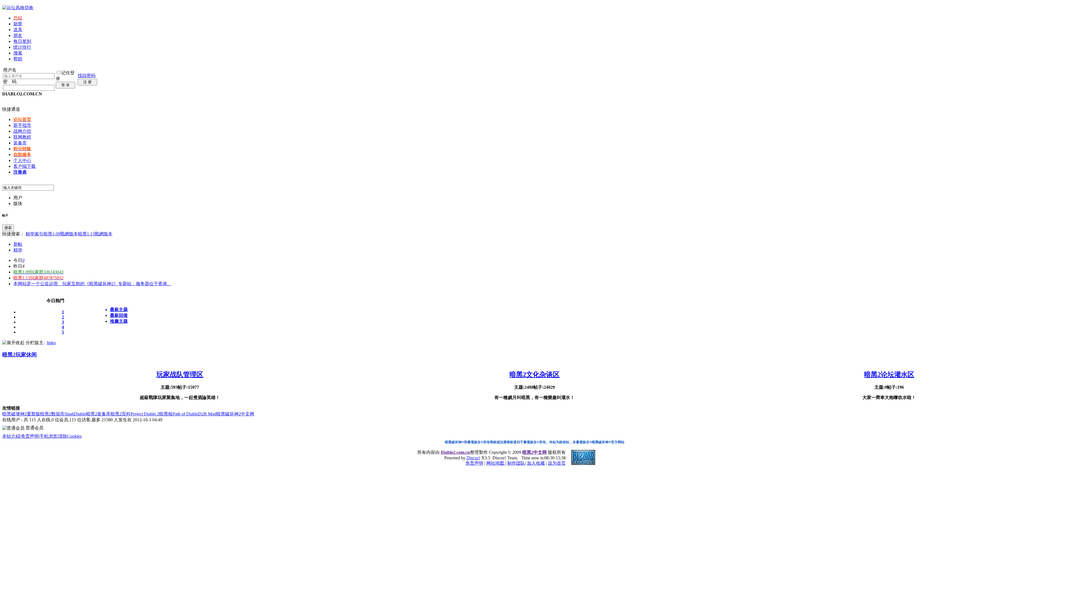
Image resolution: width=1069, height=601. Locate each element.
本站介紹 (11, 436)
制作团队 (516, 463)
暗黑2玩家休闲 (19, 355)
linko (51, 342)
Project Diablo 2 (145, 414)
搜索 (17, 53)
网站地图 (495, 463)
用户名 (9, 70)
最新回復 (119, 315)
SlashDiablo (75, 414)
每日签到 (22, 41)
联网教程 (22, 137)
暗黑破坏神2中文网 (235, 414)
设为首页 (557, 463)
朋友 (17, 35)
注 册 (87, 82)
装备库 (20, 143)
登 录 (65, 85)
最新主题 (119, 309)
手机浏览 (48, 436)
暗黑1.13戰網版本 (95, 233)
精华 (17, 250)
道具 (17, 29)
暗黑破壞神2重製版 (21, 414)
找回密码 (86, 75)
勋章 (17, 23)
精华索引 (34, 233)
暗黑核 (166, 414)
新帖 (17, 244)
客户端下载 (24, 166)
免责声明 (30, 436)
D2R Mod (207, 414)
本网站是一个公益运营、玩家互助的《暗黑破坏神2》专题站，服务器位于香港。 (92, 283)
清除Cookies (70, 436)
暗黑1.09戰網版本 (60, 233)
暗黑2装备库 (98, 414)
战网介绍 (22, 131)
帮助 (17, 58)
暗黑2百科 (121, 414)
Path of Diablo (185, 414)
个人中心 (22, 160)
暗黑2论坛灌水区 (889, 374)
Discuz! (473, 457)
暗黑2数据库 (52, 414)
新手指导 (22, 125)
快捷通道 (11, 109)
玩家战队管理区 (179, 374)
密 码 (9, 81)
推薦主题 (119, 321)
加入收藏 (536, 463)
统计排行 (22, 47)
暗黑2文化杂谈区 (534, 374)
